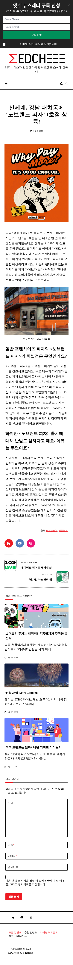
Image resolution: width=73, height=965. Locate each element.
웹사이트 (13, 867)
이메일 (12, 856)
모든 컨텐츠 (15, 932)
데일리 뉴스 (22, 936)
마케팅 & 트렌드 (49, 932)
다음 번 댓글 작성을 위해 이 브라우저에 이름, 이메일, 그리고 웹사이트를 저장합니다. (35, 882)
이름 (11, 844)
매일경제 (63, 530)
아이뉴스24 (51, 530)
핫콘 (11, 936)
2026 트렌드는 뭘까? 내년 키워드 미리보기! (34, 747)
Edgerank (28, 952)
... (53, 649)
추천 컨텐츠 (30, 932)
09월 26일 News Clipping (21, 692)
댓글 (10, 803)
